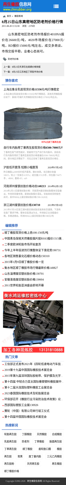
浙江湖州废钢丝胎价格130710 (22, 204)
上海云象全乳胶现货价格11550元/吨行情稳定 (31, 89)
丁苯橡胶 (39, 441)
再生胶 (8, 456)
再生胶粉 (9, 463)
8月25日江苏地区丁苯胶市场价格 (27, 72)
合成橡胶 (57, 434)
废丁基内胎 (35, 456)
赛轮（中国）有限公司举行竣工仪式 (26, 410)
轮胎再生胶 (10, 434)
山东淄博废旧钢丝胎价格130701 (24, 273)
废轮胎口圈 (45, 449)
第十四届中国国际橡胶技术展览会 (25, 416)
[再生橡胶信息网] (17, 6)
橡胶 (59, 449)
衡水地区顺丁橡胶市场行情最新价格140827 (31, 267)
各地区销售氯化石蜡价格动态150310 (26, 256)
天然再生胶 (33, 463)
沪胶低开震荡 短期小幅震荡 (21, 167)
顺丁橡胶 (27, 449)
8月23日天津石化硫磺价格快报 (26, 67)
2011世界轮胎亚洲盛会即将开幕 (24, 285)
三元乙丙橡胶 (54, 456)
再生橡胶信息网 (34, 481)
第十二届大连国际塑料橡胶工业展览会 (28, 387)
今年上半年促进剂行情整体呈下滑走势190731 (32, 250)
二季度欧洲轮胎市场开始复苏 (22, 244)
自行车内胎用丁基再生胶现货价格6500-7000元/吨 (34, 147)
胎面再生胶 (55, 441)
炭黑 (20, 456)
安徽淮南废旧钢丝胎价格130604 (24, 279)
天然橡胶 (42, 434)
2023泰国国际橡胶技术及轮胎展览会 (26, 393)
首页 (9, 16)
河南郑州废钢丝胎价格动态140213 (25, 186)
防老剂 (25, 441)
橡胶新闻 (18, 16)
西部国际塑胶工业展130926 (21, 405)
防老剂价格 (13, 59)
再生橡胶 (57, 463)
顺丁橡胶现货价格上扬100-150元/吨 (26, 232)
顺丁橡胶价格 (11, 471)
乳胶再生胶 (10, 441)
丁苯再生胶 (10, 449)
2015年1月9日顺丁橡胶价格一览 (24, 261)
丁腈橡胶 (27, 434)
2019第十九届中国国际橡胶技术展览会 (28, 369)
